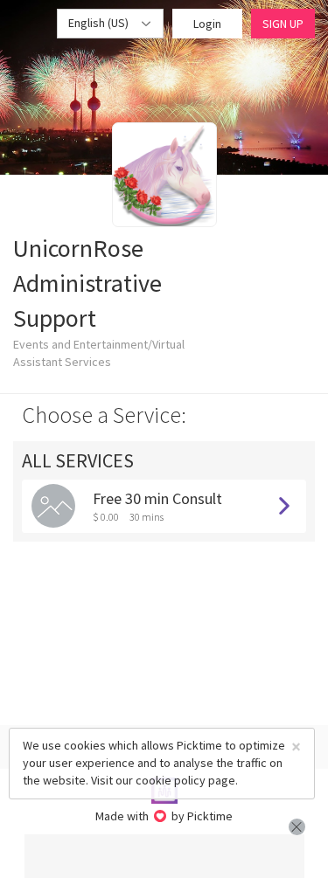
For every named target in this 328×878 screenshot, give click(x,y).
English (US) (99, 23)
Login (207, 23)
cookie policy (171, 780)
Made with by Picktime (164, 816)
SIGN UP (283, 23)
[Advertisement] (164, 856)
